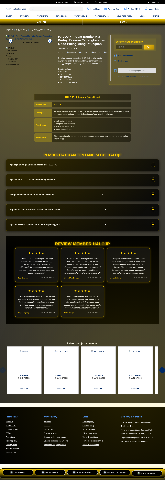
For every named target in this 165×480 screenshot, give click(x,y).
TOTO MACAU (42, 16)
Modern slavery (88, 429)
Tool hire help (11, 452)
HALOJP (9, 16)
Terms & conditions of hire (92, 441)
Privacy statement (89, 433)
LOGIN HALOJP (19, 473)
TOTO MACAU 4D (102, 16)
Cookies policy (88, 426)
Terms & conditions (90, 437)
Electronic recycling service (55, 445)
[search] (56, 9)
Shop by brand (11, 445)
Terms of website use (90, 445)
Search (32, 9)
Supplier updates (12, 448)
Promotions (10, 437)
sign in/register (132, 76)
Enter (149, 47)
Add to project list (137, 70)
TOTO (8, 433)
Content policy (88, 422)
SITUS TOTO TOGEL (124, 16)
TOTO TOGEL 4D (81, 16)
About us (47, 422)
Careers (47, 426)
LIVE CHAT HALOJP (148, 472)
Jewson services (50, 433)
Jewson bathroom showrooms (56, 441)
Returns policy (11, 441)
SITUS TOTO (25, 16)
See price (24, 388)
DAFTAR (156, 16)
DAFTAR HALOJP (51, 473)
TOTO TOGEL (61, 16)
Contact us (48, 429)
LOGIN (142, 16)
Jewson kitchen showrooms (55, 437)
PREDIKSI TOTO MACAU (116, 473)
